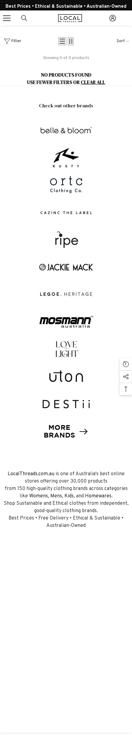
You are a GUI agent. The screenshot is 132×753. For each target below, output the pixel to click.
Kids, (69, 496)
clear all (93, 82)
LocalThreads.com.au (31, 474)
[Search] (24, 18)
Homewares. (99, 496)
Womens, (39, 496)
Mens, (56, 496)
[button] (62, 41)
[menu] (6, 18)
